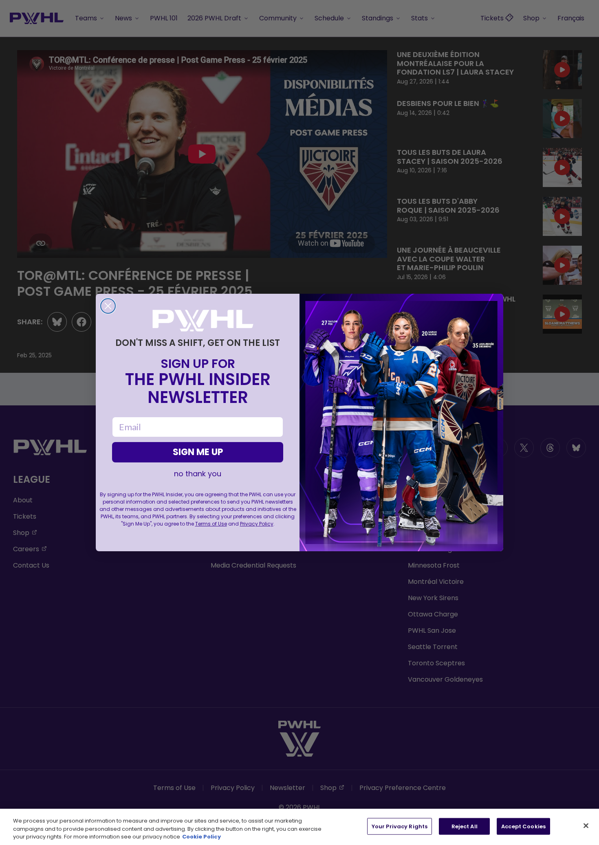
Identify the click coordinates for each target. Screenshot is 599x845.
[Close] (586, 825)
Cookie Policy (201, 837)
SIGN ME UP (198, 452)
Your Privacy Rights (399, 826)
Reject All (464, 826)
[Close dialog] (108, 306)
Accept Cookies (523, 826)
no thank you (197, 474)
